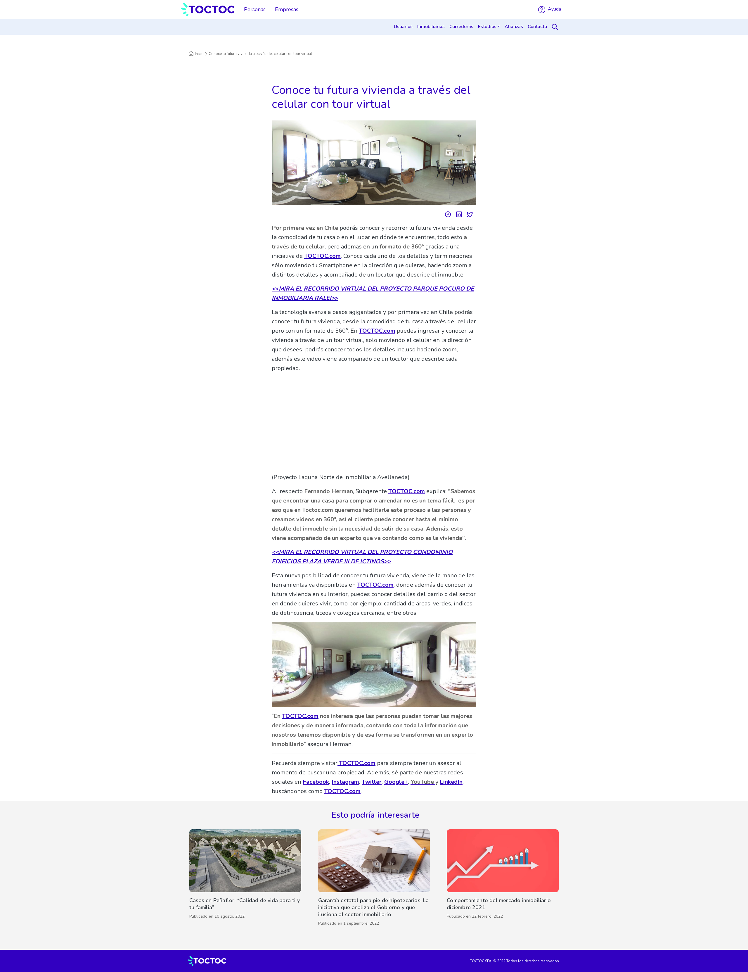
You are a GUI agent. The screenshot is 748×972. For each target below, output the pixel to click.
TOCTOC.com (322, 256)
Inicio (199, 53)
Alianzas (514, 26)
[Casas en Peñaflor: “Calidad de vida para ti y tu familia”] (245, 879)
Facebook (316, 782)
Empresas (286, 9)
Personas (255, 9)
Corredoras (461, 26)
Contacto (537, 26)
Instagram (345, 782)
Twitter (372, 782)
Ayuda (554, 9)
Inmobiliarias (431, 26)
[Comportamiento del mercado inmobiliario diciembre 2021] (502, 879)
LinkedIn (451, 782)
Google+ (396, 782)
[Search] (556, 27)
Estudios (487, 26)
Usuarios (403, 26)
